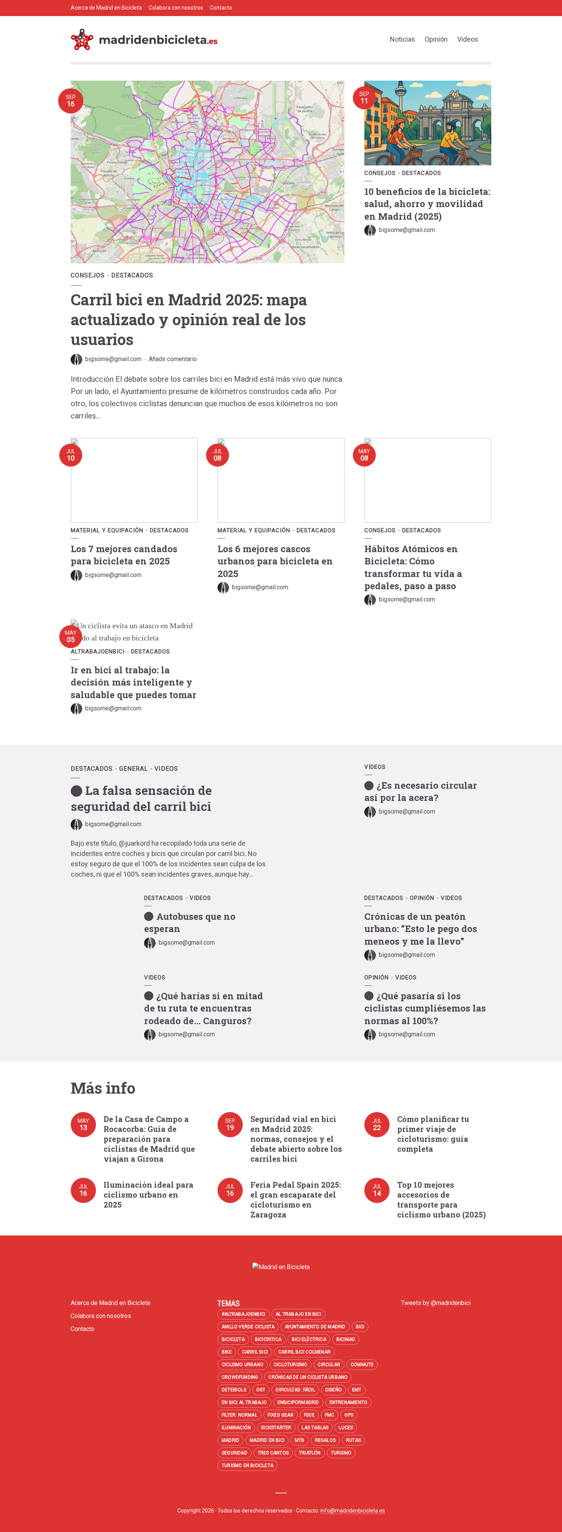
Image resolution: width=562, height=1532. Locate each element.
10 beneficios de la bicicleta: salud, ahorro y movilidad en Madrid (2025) (427, 203)
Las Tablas (315, 1427)
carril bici (255, 1352)
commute (362, 1364)
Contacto (221, 8)
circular (329, 1364)
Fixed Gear (281, 1415)
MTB (300, 1440)
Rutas (353, 1440)
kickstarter (276, 1427)
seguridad (234, 1453)
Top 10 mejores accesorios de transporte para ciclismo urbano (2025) (441, 1199)
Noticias (402, 39)
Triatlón (310, 1453)
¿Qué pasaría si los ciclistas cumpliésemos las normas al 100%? (425, 1008)
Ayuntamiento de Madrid (315, 1326)
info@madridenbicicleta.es (352, 1511)
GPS (348, 1415)
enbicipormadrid (298, 1402)
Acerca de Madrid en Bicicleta (106, 8)
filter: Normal (239, 1415)
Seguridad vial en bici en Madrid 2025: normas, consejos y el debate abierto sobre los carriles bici (296, 1139)
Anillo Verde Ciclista (248, 1326)
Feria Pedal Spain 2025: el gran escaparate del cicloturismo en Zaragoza (295, 1199)
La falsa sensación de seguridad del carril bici (141, 798)
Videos (467, 39)
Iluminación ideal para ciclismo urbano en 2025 (148, 1194)
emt (357, 1390)
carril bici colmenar (304, 1352)
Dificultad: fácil (295, 1390)
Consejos (88, 275)
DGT (261, 1390)
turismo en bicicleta (247, 1465)
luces (346, 1427)
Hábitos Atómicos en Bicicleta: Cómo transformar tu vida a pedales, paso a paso (413, 567)
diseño (333, 1390)
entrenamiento (349, 1402)
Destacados (132, 275)
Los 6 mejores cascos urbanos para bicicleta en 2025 (275, 561)
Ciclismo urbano (242, 1364)
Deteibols (234, 1390)
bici (360, 1326)
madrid (230, 1440)
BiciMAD (345, 1339)
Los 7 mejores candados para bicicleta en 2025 (124, 555)
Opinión (436, 39)
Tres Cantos (273, 1453)
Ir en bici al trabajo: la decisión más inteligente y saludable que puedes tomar (134, 682)
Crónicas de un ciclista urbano (308, 1377)
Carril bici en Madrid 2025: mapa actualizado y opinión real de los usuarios (189, 319)
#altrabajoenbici (243, 1314)
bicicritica (268, 1339)
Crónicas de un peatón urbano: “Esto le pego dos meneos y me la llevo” (420, 928)
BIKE (227, 1352)
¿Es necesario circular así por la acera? (420, 791)
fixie (309, 1415)
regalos (325, 1440)
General (133, 768)
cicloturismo (290, 1364)
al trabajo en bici (298, 1314)
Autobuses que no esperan (190, 922)
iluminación (236, 1427)
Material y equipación (107, 530)
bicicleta (233, 1339)
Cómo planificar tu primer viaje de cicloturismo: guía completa (433, 1134)
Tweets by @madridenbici (436, 1303)
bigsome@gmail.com (113, 359)
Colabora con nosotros (176, 8)
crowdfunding (240, 1377)
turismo (341, 1453)
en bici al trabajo (244, 1402)
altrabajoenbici (98, 651)
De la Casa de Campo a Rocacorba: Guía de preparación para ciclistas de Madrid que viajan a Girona (149, 1139)
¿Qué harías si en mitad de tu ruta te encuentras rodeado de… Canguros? (203, 1008)
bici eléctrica (309, 1339)
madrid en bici (267, 1440)
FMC (330, 1415)
